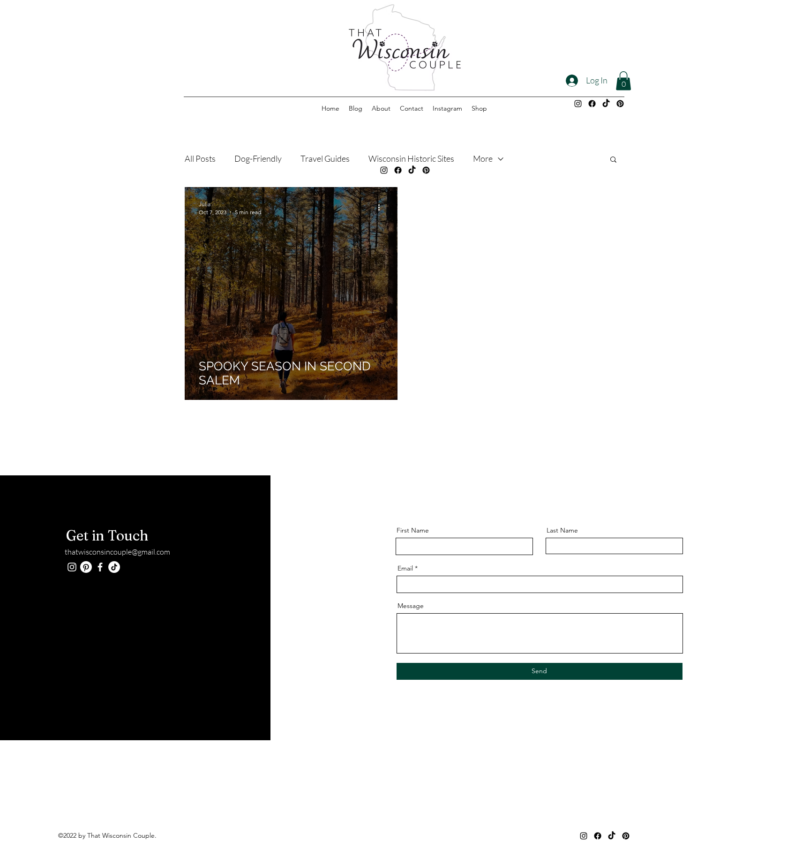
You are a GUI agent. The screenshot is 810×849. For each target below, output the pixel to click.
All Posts (200, 158)
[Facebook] (592, 103)
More (483, 158)
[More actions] (382, 207)
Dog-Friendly (258, 158)
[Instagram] (578, 103)
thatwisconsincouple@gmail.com (117, 551)
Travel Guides (325, 158)
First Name (413, 530)
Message (411, 605)
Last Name (562, 530)
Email (405, 568)
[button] (623, 80)
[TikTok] (606, 103)
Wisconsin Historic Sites (411, 158)
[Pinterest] (620, 103)
